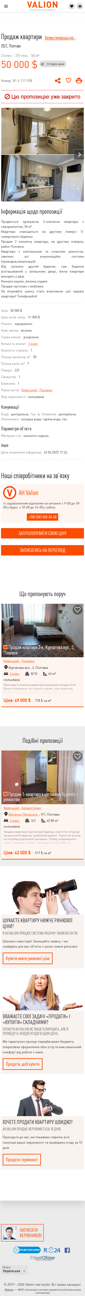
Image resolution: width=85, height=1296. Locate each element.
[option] (42, 155)
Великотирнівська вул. (59, 37)
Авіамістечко (31, 808)
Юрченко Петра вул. (23, 814)
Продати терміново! (22, 1159)
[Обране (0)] (71, 6)
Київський (29, 390)
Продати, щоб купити (22, 1064)
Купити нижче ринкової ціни (28, 958)
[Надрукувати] (79, 80)
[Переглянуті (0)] (80, 6)
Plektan (8, 1289)
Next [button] (79, 154)
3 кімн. (15, 674)
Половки (45, 390)
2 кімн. (33, 344)
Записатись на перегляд (42, 550)
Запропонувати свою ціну (43, 533)
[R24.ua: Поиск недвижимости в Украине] (52, 1252)
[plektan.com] (27, 1252)
